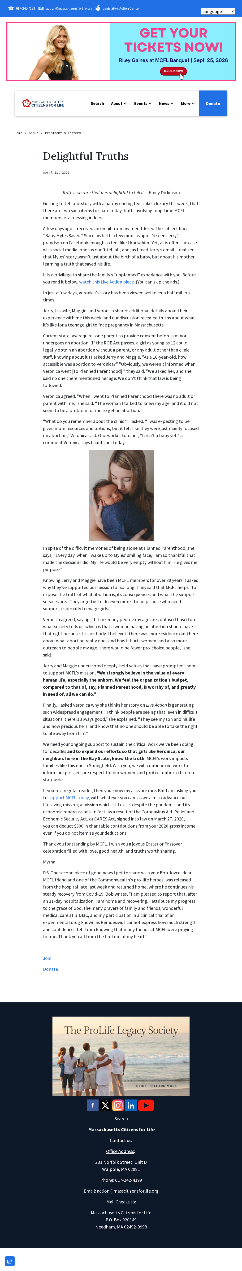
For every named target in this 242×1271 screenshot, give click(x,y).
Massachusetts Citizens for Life (121, 1129)
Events (140, 103)
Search (97, 103)
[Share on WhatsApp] (10, 1250)
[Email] (10, 1210)
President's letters (63, 133)
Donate (213, 103)
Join (47, 958)
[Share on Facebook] (10, 1236)
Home (18, 133)
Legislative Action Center (121, 8)
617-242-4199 (25, 8)
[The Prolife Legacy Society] (121, 1055)
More (185, 103)
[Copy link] (10, 1196)
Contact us (120, 1140)
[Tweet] (10, 1223)
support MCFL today (68, 797)
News (164, 103)
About (116, 103)
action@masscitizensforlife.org (69, 8)
